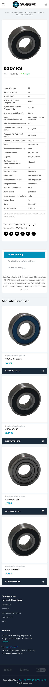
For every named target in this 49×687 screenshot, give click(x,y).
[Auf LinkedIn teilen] (34, 234)
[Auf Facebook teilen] (11, 234)
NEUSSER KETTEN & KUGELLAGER (32, 680)
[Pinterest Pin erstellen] (28, 234)
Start (7, 12)
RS (25, 228)
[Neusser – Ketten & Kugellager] (24, 4)
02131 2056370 (11, 647)
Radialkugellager (33, 12)
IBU (16, 74)
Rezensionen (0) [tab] (16, 267)
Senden (5, 642)
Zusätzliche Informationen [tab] (22, 261)
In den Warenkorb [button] (12, 371)
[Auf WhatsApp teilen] (6, 234)
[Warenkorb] (45, 4)
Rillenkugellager (24, 15)
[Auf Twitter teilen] (17, 234)
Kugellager (17, 12)
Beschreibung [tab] (15, 254)
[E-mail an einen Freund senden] (22, 234)
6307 (18, 228)
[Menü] (3, 4)
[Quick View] (24, 329)
